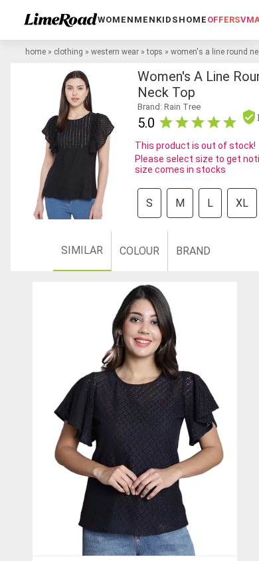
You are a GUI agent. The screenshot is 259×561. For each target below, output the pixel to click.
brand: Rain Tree (169, 107)
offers (223, 20)
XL (242, 203)
